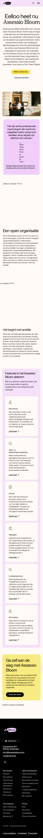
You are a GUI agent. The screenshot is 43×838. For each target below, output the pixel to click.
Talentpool (7, 792)
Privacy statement (29, 816)
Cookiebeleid (27, 813)
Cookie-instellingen (9, 833)
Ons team (6, 813)
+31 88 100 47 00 (9, 756)
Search (33, 3)
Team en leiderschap (30, 783)
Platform (6, 774)
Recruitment (8, 777)
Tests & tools (8, 780)
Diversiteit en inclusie (30, 780)
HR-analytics (8, 795)
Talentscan (7, 789)
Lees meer (13, 431)
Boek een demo (15, 695)
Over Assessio (8, 810)
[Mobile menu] (38, 3)
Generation (22, 826)
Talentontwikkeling (29, 774)
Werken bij (7, 816)
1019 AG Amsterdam (11, 749)
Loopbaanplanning (29, 790)
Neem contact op (20, 72)
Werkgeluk (26, 786)
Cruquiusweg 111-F (10, 746)
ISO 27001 (26, 810)
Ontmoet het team (21, 78)
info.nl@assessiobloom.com (13, 752)
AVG (23, 807)
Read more (13, 516)
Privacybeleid (32, 833)
